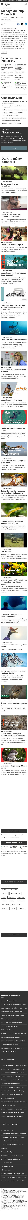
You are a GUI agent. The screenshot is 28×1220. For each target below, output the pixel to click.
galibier (11, 901)
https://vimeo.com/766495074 (9, 28)
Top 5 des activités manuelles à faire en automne (12, 1087)
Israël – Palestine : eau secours (9, 1026)
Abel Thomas (21, 901)
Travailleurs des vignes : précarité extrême (12, 1015)
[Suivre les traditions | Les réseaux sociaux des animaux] (14, 722)
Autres (2, 19)
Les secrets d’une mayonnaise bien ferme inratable (12, 1095)
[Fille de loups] (14, 540)
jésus (3, 897)
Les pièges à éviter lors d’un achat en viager (13, 1091)
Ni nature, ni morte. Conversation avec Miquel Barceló (13, 1181)
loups (4, 52)
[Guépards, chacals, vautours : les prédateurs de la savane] (14, 480)
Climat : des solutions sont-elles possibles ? (13, 1040)
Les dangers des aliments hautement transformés (11, 1084)
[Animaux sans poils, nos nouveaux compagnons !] (14, 203)
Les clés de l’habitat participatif (9, 1141)
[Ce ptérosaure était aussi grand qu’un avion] (14, 449)
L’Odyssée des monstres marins (14, 340)
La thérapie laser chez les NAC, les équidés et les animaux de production (13, 307)
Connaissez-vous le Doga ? (12, 245)
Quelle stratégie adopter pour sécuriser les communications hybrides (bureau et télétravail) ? (14, 1073)
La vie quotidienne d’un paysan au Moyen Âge (13, 1065)
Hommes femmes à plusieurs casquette (12, 1155)
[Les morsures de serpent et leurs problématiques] (14, 510)
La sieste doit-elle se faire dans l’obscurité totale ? (12, 1076)
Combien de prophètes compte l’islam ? (12, 1116)
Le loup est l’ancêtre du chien (10, 115)
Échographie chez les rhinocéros (9, 185)
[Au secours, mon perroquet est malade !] (14, 358)
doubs (13, 908)
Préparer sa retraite (6, 1170)
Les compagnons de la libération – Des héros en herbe (13, 1008)
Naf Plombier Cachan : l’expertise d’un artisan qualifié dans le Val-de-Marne (13, 1102)
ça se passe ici (15, 837)
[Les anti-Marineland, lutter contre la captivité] (14, 603)
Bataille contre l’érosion (7, 1030)
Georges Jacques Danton (9, 889)
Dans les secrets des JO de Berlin (10, 1044)
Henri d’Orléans (15, 893)
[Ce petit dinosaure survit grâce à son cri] (14, 633)
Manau (4, 901)
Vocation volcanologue (7, 1152)
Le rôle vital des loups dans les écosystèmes (14, 110)
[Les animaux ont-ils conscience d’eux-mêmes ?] (14, 262)
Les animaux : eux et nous (11, 400)
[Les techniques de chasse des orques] (14, 417)
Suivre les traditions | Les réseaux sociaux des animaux (13, 735)
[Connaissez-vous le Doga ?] (14, 233)
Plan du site (15, 1209)
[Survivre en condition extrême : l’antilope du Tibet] (14, 660)
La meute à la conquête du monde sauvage (14, 118)
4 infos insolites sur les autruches (11, 120)
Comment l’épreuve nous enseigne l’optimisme (14, 1177)
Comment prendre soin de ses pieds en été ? (13, 1109)
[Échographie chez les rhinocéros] (14, 173)
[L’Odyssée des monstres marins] (14, 328)
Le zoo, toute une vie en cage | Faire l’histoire (13, 1004)
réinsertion (5, 904)
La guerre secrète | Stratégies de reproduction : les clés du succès (14, 582)
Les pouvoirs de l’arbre (7, 1166)
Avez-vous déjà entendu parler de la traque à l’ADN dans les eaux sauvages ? (13, 1012)
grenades (21, 897)
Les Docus (8, 1209)
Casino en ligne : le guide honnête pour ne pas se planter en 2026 (14, 1080)
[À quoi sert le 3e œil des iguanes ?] (14, 692)
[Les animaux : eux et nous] (14, 389)
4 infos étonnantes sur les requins (11, 123)
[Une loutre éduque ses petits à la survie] (14, 755)
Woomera (21, 908)
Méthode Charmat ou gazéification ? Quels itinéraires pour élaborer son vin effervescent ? (13, 1174)
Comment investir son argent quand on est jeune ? (12, 1069)
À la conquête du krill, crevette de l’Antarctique (13, 1033)
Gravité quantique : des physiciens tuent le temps (12, 1145)
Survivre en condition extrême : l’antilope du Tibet (13, 672)
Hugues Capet (16, 904)
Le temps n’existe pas (7, 1130)
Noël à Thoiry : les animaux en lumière (11, 1022)
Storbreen (5, 908)
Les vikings (4, 1148)
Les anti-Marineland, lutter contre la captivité (11, 615)
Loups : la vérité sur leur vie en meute (12, 112)
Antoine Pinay (6, 886)
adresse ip (12, 897)
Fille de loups (6, 552)
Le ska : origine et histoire (8, 1105)
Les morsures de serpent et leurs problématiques (12, 522)
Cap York (4, 893)
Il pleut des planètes (6, 1162)
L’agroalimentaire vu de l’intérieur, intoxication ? (14, 1133)
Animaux (7, 19)
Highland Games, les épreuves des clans (12, 1048)
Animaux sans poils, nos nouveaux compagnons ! (11, 215)
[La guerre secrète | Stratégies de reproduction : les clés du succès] (14, 569)
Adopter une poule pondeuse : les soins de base (12, 1113)
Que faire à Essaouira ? (7, 1098)
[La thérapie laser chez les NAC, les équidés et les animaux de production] (14, 294)
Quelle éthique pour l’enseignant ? (10, 1159)
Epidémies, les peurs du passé (9, 1000)
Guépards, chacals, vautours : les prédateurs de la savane (13, 492)
